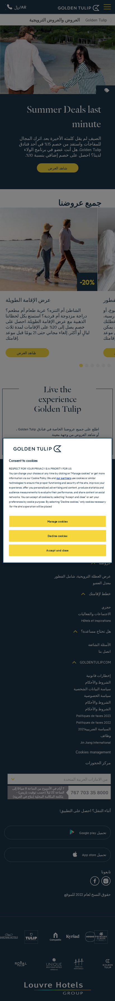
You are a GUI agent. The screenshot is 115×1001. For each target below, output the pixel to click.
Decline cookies (58, 535)
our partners (63, 477)
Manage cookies (57, 521)
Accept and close (57, 550)
